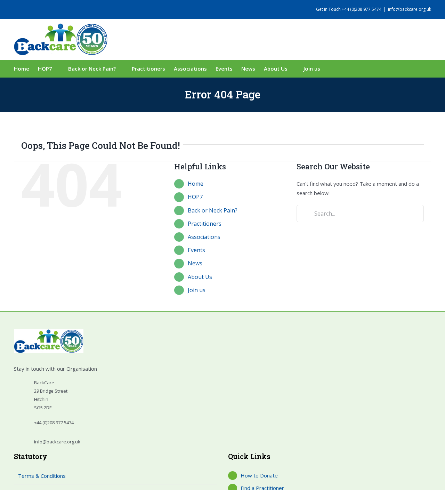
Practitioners (204, 223)
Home (195, 183)
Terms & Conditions (42, 475)
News (195, 263)
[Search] (338, 68)
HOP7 (195, 197)
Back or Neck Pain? (212, 210)
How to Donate (259, 475)
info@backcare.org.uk (409, 9)
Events (196, 250)
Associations (204, 237)
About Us (200, 277)
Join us (196, 290)
